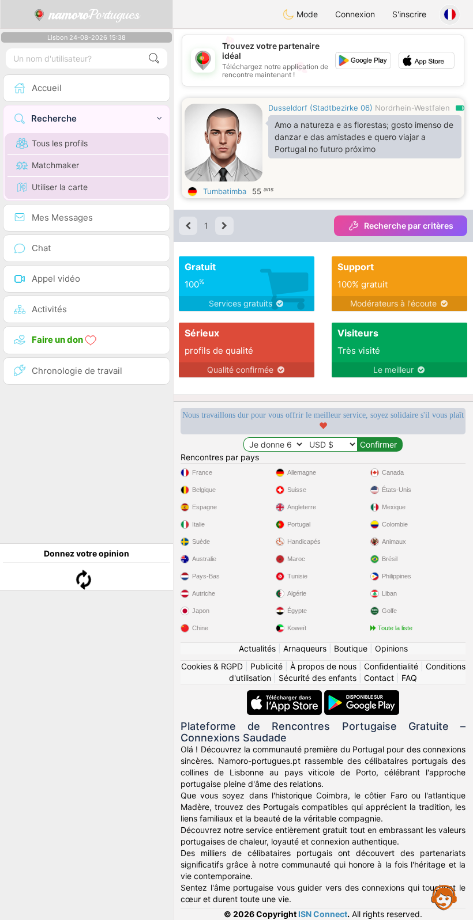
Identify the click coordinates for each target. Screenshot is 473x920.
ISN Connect (322, 914)
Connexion (355, 14)
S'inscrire (409, 14)
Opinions (391, 648)
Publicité (266, 666)
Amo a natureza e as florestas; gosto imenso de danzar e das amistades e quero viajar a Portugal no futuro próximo (364, 137)
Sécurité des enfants (317, 678)
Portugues (94, 14)
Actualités (257, 648)
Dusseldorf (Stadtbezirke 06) (320, 107)
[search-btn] (154, 58)
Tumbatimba (224, 191)
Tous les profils (60, 143)
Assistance (444, 897)
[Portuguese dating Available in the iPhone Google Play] (361, 696)
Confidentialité (391, 666)
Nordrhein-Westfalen (412, 107)
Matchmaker (55, 165)
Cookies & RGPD (212, 666)
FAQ (409, 678)
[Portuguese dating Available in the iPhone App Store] (285, 696)
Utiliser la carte (60, 187)
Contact (379, 678)
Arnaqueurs (304, 648)
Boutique (350, 648)
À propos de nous (323, 666)
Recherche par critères (408, 225)
